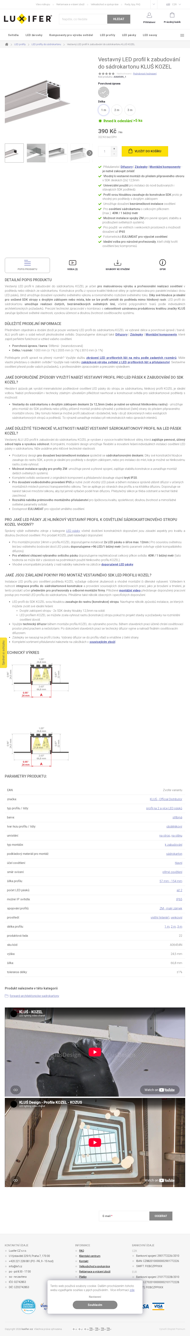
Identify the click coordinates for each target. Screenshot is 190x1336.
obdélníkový (174, 826)
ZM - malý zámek (171, 908)
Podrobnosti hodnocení (145, 73)
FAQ (81, 1250)
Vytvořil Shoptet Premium (172, 1329)
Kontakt (83, 1261)
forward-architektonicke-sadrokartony (34, 996)
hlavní (178, 863)
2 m (173, 926)
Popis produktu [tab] (27, 269)
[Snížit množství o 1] (114, 153)
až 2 (179, 890)
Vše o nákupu (43, 4)
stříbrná (177, 817)
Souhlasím (95, 1305)
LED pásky (73, 531)
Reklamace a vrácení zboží (70, 4)
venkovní (176, 917)
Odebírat (161, 1216)
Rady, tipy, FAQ (132, 4)
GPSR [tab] (163, 269)
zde (132, 1290)
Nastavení (95, 1297)
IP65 (179, 899)
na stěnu (176, 835)
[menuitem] (13, 35)
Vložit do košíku (148, 151)
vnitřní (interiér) (160, 917)
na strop (164, 835)
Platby (83, 1276)
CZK (174, 4)
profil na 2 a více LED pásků (164, 808)
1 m (167, 926)
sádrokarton (174, 854)
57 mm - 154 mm (171, 881)
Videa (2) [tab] (72, 269)
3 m (179, 926)
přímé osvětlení (172, 872)
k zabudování (173, 844)
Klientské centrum (89, 1255)
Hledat (119, 19)
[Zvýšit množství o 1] (114, 148)
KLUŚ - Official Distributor (166, 799)
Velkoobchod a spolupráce (104, 4)
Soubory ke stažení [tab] (118, 269)
